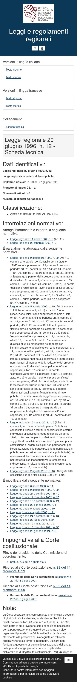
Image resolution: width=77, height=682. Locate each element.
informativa (31, 670)
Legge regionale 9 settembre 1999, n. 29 (34, 258)
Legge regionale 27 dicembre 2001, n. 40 (34, 493)
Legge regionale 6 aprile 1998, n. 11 (31, 486)
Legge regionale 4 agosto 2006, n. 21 (32, 512)
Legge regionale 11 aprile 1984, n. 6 (31, 239)
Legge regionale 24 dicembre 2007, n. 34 (34, 516)
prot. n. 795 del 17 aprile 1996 (28, 562)
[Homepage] (38, 13)
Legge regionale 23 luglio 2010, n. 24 (32, 519)
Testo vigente (14, 69)
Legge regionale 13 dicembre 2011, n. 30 (34, 527)
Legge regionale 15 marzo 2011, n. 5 (32, 422)
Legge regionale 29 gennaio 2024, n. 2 (33, 531)
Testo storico (13, 77)
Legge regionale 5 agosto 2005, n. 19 (32, 306)
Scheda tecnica (15, 127)
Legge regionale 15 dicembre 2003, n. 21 (34, 501)
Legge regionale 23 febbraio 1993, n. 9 (33, 243)
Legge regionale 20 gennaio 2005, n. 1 (33, 504)
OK (69, 660)
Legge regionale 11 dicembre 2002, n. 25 (34, 497)
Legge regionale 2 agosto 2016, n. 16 (32, 471)
